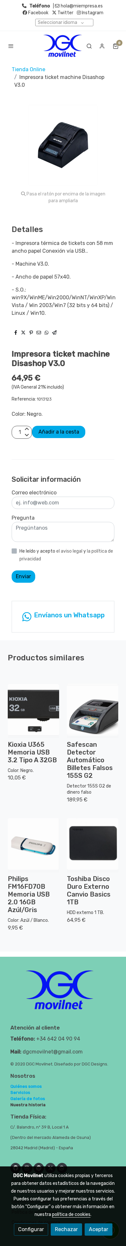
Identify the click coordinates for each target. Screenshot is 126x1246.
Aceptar (98, 1229)
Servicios (20, 1092)
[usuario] (102, 46)
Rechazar (66, 1229)
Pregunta (23, 518)
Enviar (23, 576)
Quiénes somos (26, 1086)
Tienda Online (28, 69)
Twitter (65, 13)
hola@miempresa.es (82, 6)
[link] (62, 45)
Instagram (92, 13)
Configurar (31, 1229)
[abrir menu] (11, 46)
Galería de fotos (27, 1098)
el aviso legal (69, 551)
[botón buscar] (89, 46)
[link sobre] (63, 994)
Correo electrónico (34, 493)
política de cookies (71, 1214)
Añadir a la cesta (58, 432)
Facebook (37, 13)
